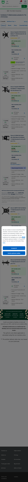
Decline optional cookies (14, 253)
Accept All (14, 248)
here (23, 237)
